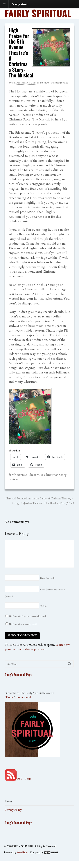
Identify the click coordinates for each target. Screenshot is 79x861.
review (13, 479)
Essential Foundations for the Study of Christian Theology (39, 498)
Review (44, 82)
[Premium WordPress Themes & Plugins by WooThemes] (51, 852)
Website (43, 606)
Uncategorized (59, 82)
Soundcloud (24, 697)
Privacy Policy (13, 810)
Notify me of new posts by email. (23, 624)
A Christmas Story (54, 475)
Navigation (20, 4)
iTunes (9, 697)
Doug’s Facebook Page (18, 674)
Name (47, 578)
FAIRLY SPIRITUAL (38, 13)
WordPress (23, 852)
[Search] (69, 664)
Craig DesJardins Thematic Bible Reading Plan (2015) (42, 503)
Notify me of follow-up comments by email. (27, 616)
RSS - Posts (24, 779)
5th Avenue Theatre (25, 475)
